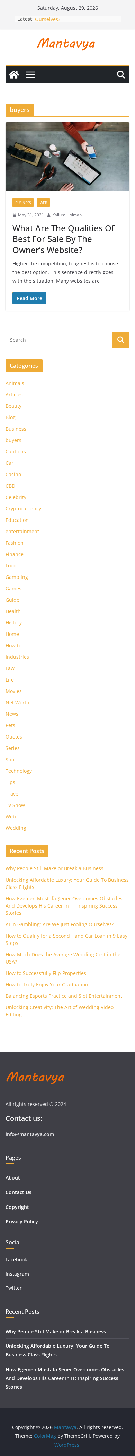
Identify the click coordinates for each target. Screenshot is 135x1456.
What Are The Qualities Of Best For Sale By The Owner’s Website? (63, 238)
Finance (15, 554)
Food (11, 565)
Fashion (15, 542)
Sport (12, 759)
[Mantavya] (14, 74)
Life (10, 679)
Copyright (17, 1207)
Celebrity (16, 497)
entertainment (22, 531)
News (12, 714)
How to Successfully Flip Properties (46, 973)
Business (23, 202)
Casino (13, 474)
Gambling (17, 577)
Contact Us (19, 1192)
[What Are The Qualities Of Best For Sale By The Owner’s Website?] (67, 156)
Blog (11, 417)
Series (13, 748)
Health (13, 611)
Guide (12, 600)
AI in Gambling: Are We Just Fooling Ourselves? (60, 924)
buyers (13, 440)
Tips (10, 782)
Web (43, 202)
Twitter (14, 1288)
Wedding (16, 828)
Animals (15, 383)
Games (13, 588)
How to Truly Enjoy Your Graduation (47, 984)
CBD (10, 485)
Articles (14, 394)
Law (10, 668)
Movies (14, 691)
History (14, 622)
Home (12, 634)
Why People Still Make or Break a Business (55, 868)
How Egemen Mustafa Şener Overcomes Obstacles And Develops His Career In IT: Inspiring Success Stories (64, 905)
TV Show (15, 805)
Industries (17, 657)
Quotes (14, 736)
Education (17, 520)
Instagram (18, 1273)
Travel (13, 793)
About (13, 1177)
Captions (16, 451)
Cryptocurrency (23, 508)
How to (13, 645)
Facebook (16, 1259)
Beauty (13, 406)
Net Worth (17, 702)
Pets (10, 725)
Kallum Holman (67, 215)
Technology (19, 771)
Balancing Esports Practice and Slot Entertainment (64, 996)
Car (10, 463)
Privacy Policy (22, 1221)
